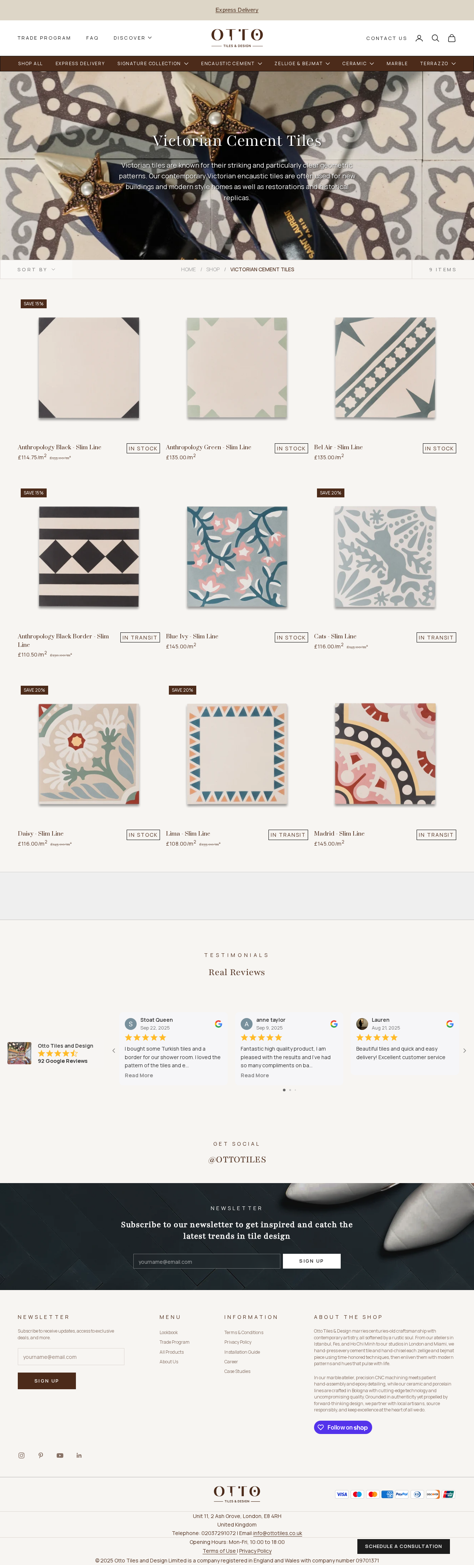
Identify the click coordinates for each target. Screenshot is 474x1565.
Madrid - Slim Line (339, 833)
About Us (169, 1362)
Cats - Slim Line (335, 636)
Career (231, 1362)
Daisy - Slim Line (41, 833)
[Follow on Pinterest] (40, 1455)
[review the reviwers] (218, 1024)
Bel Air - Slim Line (338, 447)
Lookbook (169, 1332)
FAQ (92, 38)
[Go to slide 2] (290, 1090)
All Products (172, 1352)
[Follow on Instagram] (21, 1455)
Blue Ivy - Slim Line (192, 636)
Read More (139, 1075)
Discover (130, 38)
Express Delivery (237, 10)
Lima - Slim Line (188, 833)
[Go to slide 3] (295, 1090)
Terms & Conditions (243, 1332)
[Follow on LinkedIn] (79, 1455)
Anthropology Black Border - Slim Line (63, 641)
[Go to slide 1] (284, 1090)
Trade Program (44, 38)
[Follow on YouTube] (60, 1455)
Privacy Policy (237, 1342)
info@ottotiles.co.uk (277, 1533)
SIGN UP (311, 1260)
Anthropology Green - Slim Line (208, 447)
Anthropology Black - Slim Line (59, 447)
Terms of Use (220, 1550)
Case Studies (237, 1371)
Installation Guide (242, 1352)
